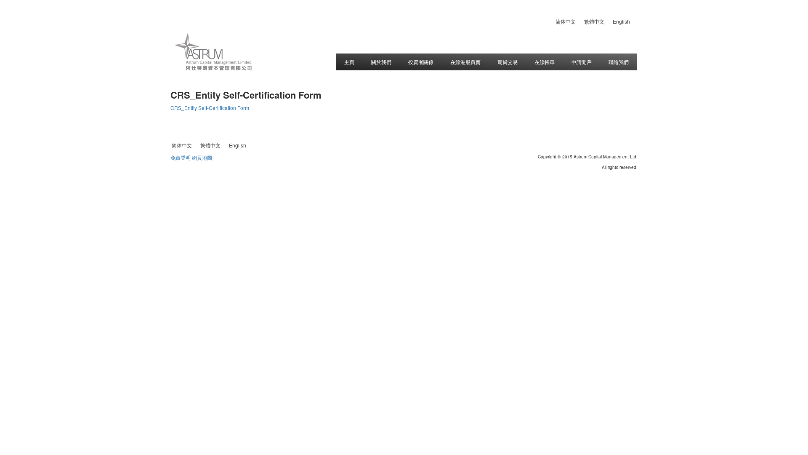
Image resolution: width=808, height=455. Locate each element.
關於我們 (381, 61)
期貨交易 (507, 61)
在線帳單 (544, 61)
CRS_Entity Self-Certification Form (209, 107)
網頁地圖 (202, 157)
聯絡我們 (619, 61)
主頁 (349, 61)
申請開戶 (581, 61)
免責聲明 (180, 157)
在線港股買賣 (465, 61)
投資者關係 (420, 61)
